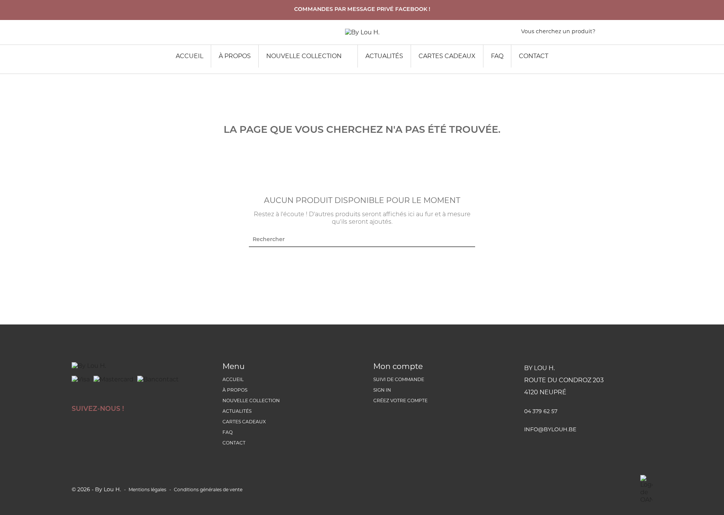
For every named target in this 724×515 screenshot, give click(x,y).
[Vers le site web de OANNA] (646, 489)
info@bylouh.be (550, 429)
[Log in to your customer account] (648, 33)
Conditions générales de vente (208, 489)
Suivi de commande (398, 379)
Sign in (382, 390)
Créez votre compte (400, 400)
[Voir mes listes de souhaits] (618, 33)
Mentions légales (147, 489)
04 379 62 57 (540, 411)
